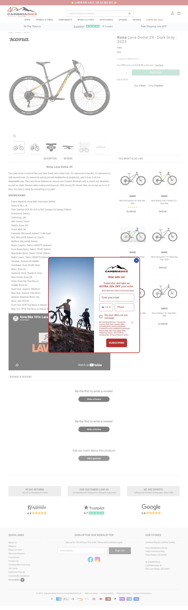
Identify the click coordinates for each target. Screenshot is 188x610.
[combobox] (106, 307)
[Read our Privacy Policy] (132, 322)
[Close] (136, 260)
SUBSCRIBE (116, 342)
